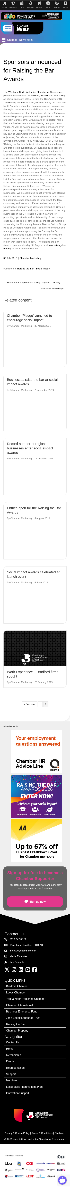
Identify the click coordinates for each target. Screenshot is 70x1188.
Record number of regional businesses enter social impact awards (30, 448)
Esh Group (59, 95)
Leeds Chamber (15, 992)
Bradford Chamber (17, 986)
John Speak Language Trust (23, 1017)
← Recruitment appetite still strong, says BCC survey (31, 282)
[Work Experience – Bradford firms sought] (35, 648)
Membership (13, 1055)
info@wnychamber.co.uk (23, 950)
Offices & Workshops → (54, 288)
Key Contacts (17, 962)
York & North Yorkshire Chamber (25, 998)
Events (10, 1061)
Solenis (44, 95)
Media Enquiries (18, 956)
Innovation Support (17, 1093)
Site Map (59, 1133)
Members (11, 1080)
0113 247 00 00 (18, 939)
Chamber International (19, 1005)
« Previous (29, 704)
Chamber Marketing (30, 258)
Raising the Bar (16, 102)
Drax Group (33, 95)
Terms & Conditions (42, 1133)
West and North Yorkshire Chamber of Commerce (35, 92)
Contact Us (13, 1042)
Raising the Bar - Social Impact (33, 268)
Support (11, 1074)
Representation (15, 1067)
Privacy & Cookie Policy (17, 1133)
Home (9, 1048)
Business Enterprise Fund (21, 1011)
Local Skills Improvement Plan (24, 1086)
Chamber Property (17, 1030)
